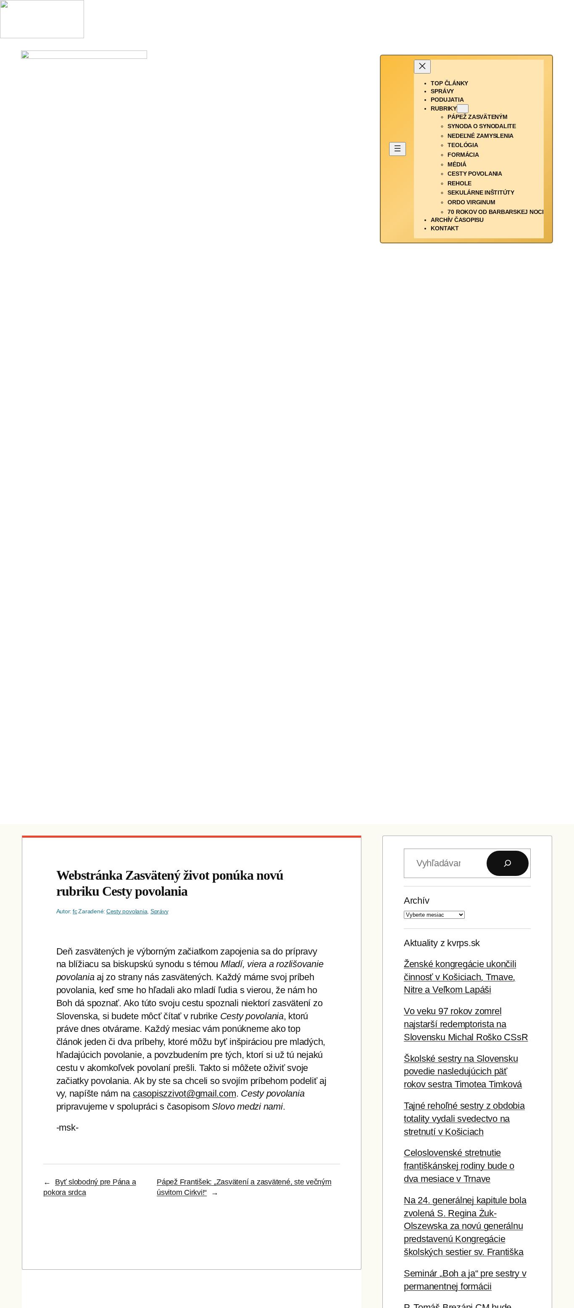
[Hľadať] (508, 863)
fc (75, 911)
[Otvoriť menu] (397, 149)
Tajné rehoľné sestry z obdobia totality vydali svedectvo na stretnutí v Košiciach (464, 1118)
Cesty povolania (126, 911)
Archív (416, 900)
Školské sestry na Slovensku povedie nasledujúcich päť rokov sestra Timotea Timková (463, 1071)
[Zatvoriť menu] (422, 67)
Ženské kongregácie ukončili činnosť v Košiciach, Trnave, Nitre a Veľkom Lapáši (460, 977)
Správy (159, 911)
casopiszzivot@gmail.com (184, 1093)
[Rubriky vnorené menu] (463, 108)
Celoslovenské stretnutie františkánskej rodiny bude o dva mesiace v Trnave (459, 1165)
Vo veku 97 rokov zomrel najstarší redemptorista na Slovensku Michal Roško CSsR (466, 1024)
